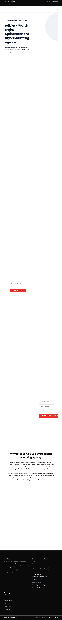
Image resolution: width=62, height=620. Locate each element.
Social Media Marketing (38, 587)
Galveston (34, 564)
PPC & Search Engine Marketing (13, 133)
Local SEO (31, 92)
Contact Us (7, 609)
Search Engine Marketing (38, 585)
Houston (34, 561)
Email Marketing (49, 129)
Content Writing (49, 178)
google (38, 617)
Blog (5, 603)
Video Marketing (49, 221)
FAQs (5, 595)
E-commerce (31, 178)
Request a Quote (8, 600)
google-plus (5, 1)
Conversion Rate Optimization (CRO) (31, 223)
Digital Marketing (36, 582)
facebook (8, 1)
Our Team (6, 597)
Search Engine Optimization (39, 576)
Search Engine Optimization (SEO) (13, 95)
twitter (11, 1)
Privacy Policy (7, 606)
